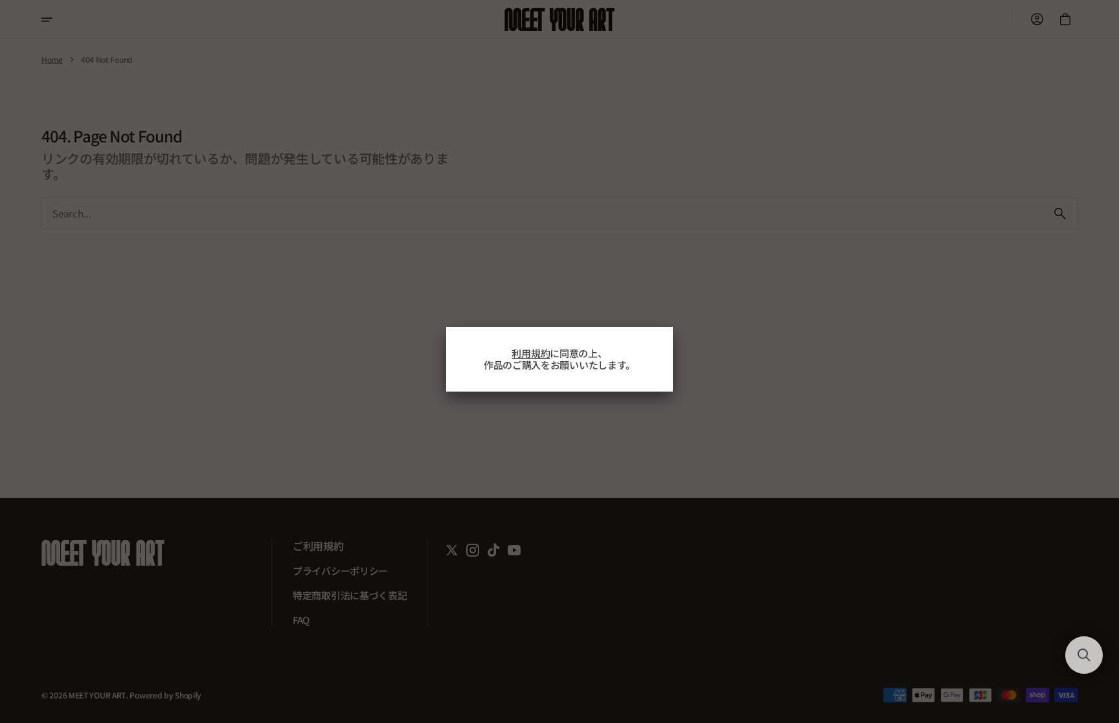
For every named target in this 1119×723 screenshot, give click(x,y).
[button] (1084, 655)
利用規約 (531, 353)
